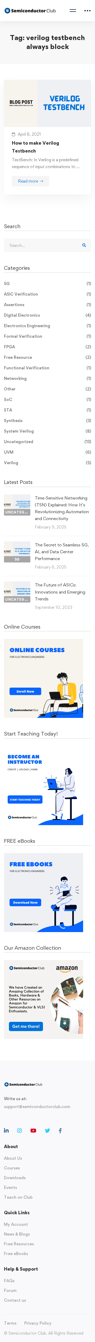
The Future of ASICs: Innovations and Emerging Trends (60, 591)
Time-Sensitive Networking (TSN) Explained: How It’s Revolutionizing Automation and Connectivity (62, 508)
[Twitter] (47, 1131)
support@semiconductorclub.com (37, 1106)
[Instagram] (19, 1131)
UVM (47, 452)
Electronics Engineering (47, 325)
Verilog (47, 462)
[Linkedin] (6, 1131)
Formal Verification (47, 336)
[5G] (17, 544)
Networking (47, 378)
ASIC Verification (47, 294)
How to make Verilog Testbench (35, 147)
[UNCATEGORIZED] (17, 497)
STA (47, 410)
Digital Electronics (47, 315)
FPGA (47, 346)
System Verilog (47, 431)
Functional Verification (47, 367)
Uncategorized (47, 441)
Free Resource (47, 357)
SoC (47, 399)
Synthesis (47, 420)
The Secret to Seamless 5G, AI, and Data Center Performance (62, 551)
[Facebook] (60, 1131)
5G (47, 283)
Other (47, 388)
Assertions (47, 304)
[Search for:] (47, 245)
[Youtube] (33, 1131)
